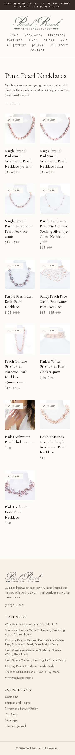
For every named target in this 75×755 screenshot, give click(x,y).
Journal (38, 45)
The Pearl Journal (15, 726)
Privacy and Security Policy (21, 708)
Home (14, 35)
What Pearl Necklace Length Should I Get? (31, 624)
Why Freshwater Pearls (19, 678)
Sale (64, 40)
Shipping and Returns (17, 703)
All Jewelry (16, 45)
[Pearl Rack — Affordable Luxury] (37, 23)
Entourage (11, 720)
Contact (37, 50)
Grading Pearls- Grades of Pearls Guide (29, 666)
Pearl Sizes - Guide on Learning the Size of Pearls (35, 660)
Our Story (59, 45)
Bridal (49, 40)
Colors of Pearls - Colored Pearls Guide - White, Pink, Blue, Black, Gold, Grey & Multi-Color (34, 642)
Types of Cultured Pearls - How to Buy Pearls (32, 672)
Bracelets (56, 35)
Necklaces (33, 35)
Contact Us (11, 697)
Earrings (15, 40)
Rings (33, 40)
